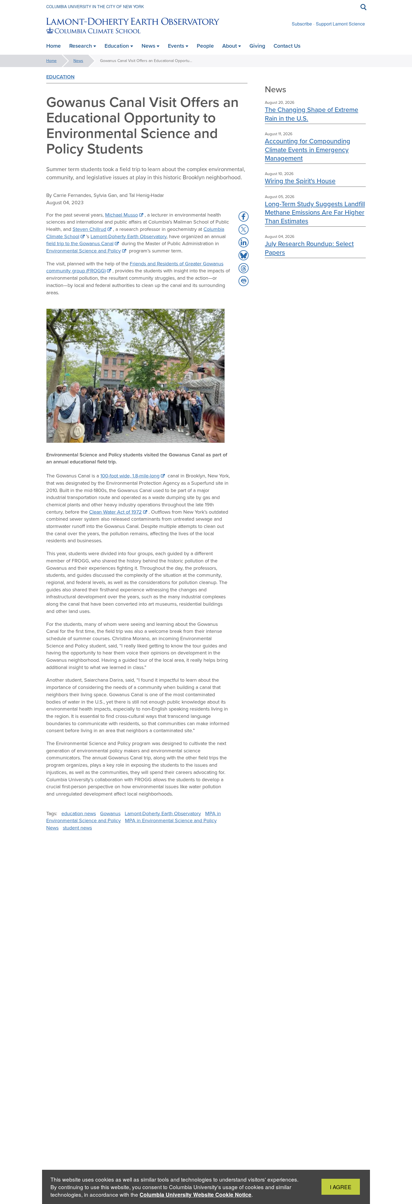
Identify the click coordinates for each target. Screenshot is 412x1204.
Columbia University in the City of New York (95, 6)
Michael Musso (121, 215)
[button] (244, 217)
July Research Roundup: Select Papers (309, 248)
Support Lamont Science (340, 23)
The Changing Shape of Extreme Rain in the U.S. (311, 114)
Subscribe (302, 23)
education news (78, 813)
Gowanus (110, 813)
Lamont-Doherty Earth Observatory (128, 236)
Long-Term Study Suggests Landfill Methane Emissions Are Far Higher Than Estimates (315, 212)
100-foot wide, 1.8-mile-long (129, 475)
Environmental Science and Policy (83, 250)
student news (77, 827)
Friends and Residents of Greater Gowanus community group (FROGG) (134, 267)
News (78, 61)
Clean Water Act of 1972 (115, 512)
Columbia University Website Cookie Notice (195, 1194)
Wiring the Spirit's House (300, 180)
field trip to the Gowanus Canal (80, 243)
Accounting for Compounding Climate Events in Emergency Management (307, 149)
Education (60, 77)
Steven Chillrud (89, 229)
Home (51, 61)
